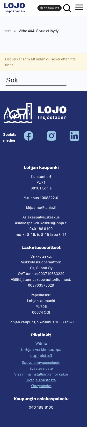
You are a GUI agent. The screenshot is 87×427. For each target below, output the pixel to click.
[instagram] (51, 139)
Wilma (41, 343)
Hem (8, 31)
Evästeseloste (41, 368)
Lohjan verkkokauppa (41, 349)
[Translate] (49, 8)
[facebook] (28, 139)
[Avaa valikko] (79, 8)
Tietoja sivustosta (41, 380)
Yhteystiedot (41, 386)
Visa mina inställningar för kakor (41, 374)
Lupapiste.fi (41, 355)
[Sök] (67, 8)
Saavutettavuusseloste (41, 362)
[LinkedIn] (74, 139)
